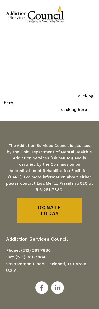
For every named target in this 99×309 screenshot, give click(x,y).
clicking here (74, 109)
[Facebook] (41, 287)
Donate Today (49, 210)
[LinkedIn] (57, 287)
